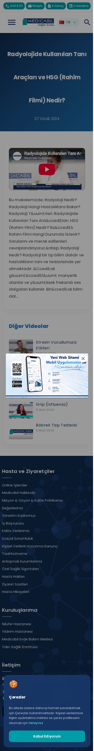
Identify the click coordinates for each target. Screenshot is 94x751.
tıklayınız (35, 723)
